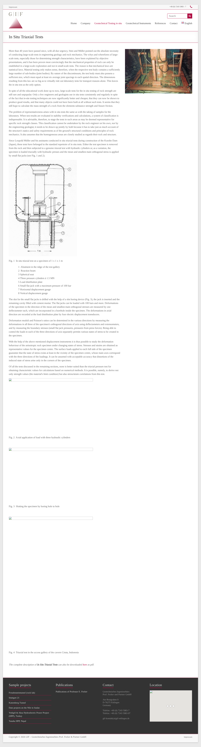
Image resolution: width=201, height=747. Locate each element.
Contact (173, 23)
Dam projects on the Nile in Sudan (24, 708)
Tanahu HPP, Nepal (17, 721)
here (85, 664)
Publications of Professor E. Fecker (71, 691)
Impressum (13, 7)
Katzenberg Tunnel (17, 703)
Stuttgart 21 (14, 698)
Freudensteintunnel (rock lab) (22, 693)
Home (74, 23)
